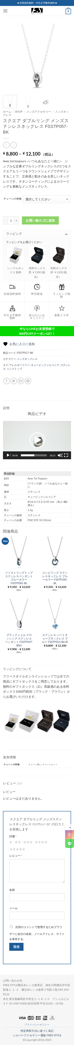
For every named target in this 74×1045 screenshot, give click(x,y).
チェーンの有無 (13, 198)
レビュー (15, 855)
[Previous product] (13, 145)
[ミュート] (60, 455)
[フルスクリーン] (66, 455)
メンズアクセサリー (38, 111)
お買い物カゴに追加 (40, 220)
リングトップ (14, 368)
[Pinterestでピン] (28, 381)
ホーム (7, 111)
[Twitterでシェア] (13, 381)
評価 (13, 836)
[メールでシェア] (21, 381)
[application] (37, 440)
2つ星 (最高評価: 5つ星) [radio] (17, 842)
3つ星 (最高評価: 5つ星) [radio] (27, 842)
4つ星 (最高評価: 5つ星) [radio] (40, 842)
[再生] (8, 455)
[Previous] (9, 58)
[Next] (64, 58)
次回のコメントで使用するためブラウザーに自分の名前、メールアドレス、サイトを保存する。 (37, 933)
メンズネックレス (27, 358)
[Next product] (6, 145)
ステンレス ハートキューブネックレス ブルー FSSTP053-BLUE (55, 638)
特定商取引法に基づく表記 (37, 1030)
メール (13, 908)
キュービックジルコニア (45, 365)
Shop (18, 111)
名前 (12, 889)
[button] (5, 11)
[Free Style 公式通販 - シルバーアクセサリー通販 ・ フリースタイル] (37, 11)
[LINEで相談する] (69, 843)
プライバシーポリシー (36, 1024)
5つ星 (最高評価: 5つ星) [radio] (16, 849)
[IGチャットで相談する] (69, 834)
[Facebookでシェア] (6, 381)
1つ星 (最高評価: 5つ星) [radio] (10, 842)
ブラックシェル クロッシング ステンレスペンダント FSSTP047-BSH (19, 640)
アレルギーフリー (19, 365)
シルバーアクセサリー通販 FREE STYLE (37, 1035)
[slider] (34, 455)
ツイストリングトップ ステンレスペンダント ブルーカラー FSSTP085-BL (19, 578)
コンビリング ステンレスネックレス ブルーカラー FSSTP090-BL (55, 578)
